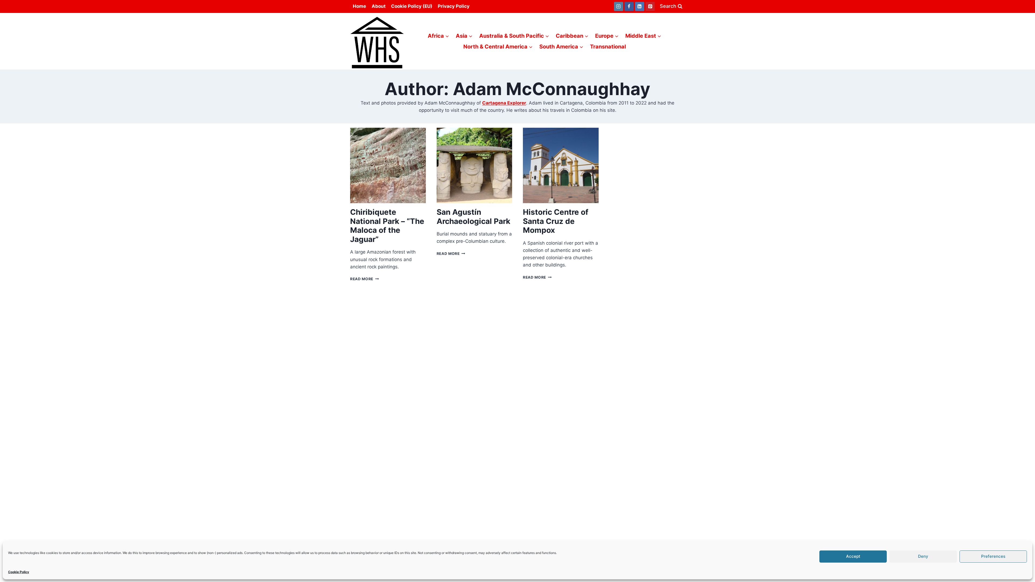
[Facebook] (629, 6)
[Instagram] (618, 6)
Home (359, 6)
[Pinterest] (650, 6)
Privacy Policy (454, 6)
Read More (364, 279)
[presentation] (388, 165)
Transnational (608, 46)
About (379, 6)
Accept (853, 556)
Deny (923, 556)
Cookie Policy (18, 572)
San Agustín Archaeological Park (473, 216)
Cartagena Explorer (504, 103)
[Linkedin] (639, 6)
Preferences (993, 556)
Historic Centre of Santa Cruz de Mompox (555, 221)
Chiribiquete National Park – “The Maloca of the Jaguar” (387, 225)
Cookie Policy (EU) (411, 6)
